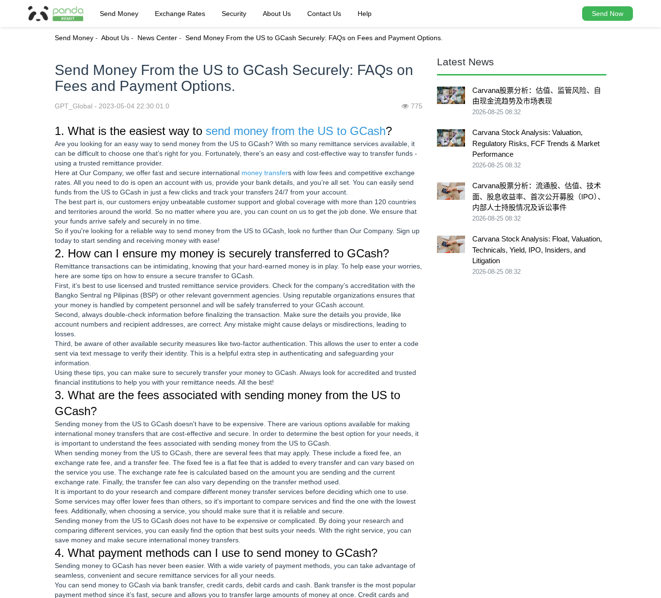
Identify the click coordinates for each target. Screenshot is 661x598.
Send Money (119, 13)
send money (237, 130)
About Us (277, 13)
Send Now (607, 13)
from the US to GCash (328, 130)
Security (234, 13)
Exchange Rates (180, 13)
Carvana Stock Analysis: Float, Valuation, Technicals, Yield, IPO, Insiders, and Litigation (537, 250)
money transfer (264, 173)
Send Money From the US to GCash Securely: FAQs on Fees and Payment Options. (314, 38)
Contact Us (324, 13)
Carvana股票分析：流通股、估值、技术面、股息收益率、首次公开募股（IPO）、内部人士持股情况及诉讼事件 (538, 196)
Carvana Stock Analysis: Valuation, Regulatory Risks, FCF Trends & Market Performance (536, 143)
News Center (157, 38)
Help (365, 13)
